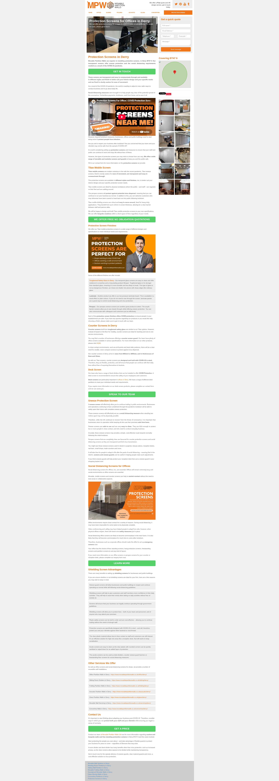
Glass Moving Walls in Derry (97, 774)
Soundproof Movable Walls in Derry (100, 772)
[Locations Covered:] (87, 2)
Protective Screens (178, 12)
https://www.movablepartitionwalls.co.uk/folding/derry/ (130, 686)
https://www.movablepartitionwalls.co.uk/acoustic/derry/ (131, 691)
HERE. (99, 343)
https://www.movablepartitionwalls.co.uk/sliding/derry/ (130, 680)
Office (99, 12)
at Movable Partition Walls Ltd (111, 734)
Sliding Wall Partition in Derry (98, 768)
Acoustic (132, 12)
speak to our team (122, 394)
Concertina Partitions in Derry (98, 776)
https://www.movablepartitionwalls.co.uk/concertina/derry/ (128, 709)
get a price (121, 728)
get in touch (121, 71)
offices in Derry (123, 380)
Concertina (155, 12)
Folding (119, 12)
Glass (143, 12)
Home (90, 12)
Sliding (108, 12)
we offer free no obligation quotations (122, 219)
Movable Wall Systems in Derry (98, 763)
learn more (122, 563)
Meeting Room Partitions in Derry (99, 765)
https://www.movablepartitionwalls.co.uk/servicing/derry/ (132, 703)
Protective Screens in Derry (97, 778)
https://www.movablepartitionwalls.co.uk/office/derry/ (129, 674)
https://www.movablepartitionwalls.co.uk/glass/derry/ (128, 697)
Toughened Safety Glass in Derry (101, 280)
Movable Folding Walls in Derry (98, 770)
